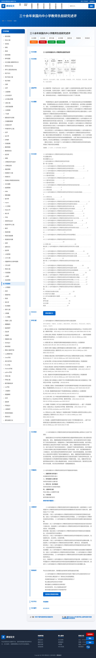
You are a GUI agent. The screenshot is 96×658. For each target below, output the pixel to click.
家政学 (7, 402)
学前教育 (9, 21)
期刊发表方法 (9, 420)
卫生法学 (7, 265)
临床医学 (7, 328)
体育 (6, 243)
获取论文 (33, 42)
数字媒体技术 (9, 383)
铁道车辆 (7, 232)
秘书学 (7, 199)
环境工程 (7, 379)
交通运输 (7, 143)
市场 (6, 217)
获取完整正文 (49, 313)
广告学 (7, 114)
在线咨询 (40, 646)
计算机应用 (8, 165)
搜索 (91, 6)
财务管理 (7, 55)
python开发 (8, 372)
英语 (6, 298)
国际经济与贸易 (9, 117)
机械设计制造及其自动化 (12, 180)
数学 (6, 228)
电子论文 (7, 73)
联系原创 (61, 6)
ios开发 (7, 387)
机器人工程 (8, 320)
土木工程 (7, 258)
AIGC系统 (26, 4)
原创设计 (59, 655)
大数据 (7, 313)
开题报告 (78, 38)
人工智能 (7, 317)
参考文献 (51, 38)
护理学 (7, 140)
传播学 (7, 335)
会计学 (7, 136)
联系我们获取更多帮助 (51, 594)
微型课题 (7, 195)
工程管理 (7, 92)
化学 (6, 132)
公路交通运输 (9, 106)
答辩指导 (87, 38)
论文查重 (7, 184)
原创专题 (50, 6)
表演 (6, 51)
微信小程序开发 (9, 350)
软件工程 (7, 309)
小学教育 (7, 287)
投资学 (7, 250)
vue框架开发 (8, 354)
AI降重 (60, 644)
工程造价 (7, 391)
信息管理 (7, 280)
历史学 (7, 331)
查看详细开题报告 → (49, 500)
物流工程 (7, 269)
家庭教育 (7, 394)
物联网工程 (8, 339)
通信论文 (7, 247)
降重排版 (42, 42)
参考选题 (7, 58)
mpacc (7, 202)
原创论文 (9, 6)
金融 (6, 158)
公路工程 (7, 103)
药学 (6, 291)
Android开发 (8, 368)
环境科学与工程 (9, 128)
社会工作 (7, 210)
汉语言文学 (8, 125)
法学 (6, 88)
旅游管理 (7, 187)
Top (88, 647)
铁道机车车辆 (9, 239)
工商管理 (7, 110)
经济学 (7, 154)
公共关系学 (8, 95)
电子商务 (7, 80)
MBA (6, 191)
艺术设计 (7, 343)
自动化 (7, 44)
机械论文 (7, 176)
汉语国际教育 (9, 121)
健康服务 (7, 324)
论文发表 (44, 6)
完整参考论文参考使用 (11, 261)
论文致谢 (60, 38)
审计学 (7, 213)
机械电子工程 (9, 173)
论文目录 (42, 38)
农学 (6, 398)
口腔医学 (7, 409)
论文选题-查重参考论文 (12, 62)
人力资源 (7, 206)
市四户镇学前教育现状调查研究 (44, 617)
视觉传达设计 (9, 221)
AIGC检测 (61, 646)
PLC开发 (7, 365)
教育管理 (7, 147)
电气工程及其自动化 (11, 69)
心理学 (7, 276)
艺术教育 (7, 306)
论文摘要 (33, 38)
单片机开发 (8, 361)
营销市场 (7, 295)
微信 (90, 638)
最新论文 (38, 6)
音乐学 (7, 302)
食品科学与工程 (9, 224)
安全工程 (7, 40)
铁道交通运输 (9, 235)
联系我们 (81, 646)
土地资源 (7, 254)
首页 (20, 4)
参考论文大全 (9, 66)
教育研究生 (8, 151)
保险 (6, 47)
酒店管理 (7, 169)
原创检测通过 (9, 413)
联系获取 (7, 36)
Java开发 (7, 357)
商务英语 (7, 346)
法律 (6, 84)
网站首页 (40, 640)
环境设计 (7, 405)
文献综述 (69, 38)
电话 (90, 642)
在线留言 (92, 1)
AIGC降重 (61, 42)
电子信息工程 (9, 77)
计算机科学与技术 (10, 162)
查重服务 (32, 6)
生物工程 (7, 376)
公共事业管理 (9, 99)
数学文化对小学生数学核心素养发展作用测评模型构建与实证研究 (77, 617)
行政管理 (7, 272)
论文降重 (55, 6)
